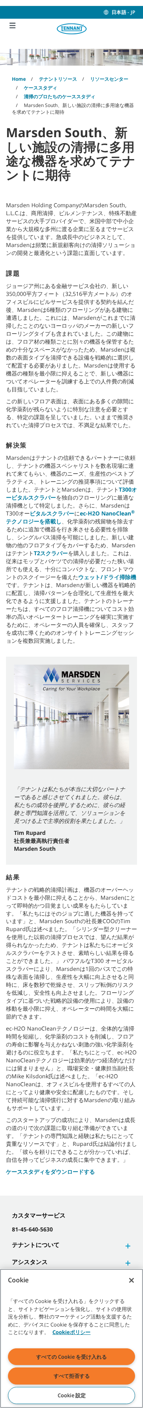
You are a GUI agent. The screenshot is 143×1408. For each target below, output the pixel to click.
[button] (126, 1246)
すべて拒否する (72, 1375)
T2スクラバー (51, 553)
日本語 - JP (123, 12)
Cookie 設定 (72, 1395)
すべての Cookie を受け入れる (71, 1356)
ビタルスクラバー (52, 513)
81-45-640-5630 (32, 1229)
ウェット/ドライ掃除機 (107, 577)
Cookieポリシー (71, 1332)
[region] (71, 1338)
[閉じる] (131, 1280)
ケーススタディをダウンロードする (50, 1171)
